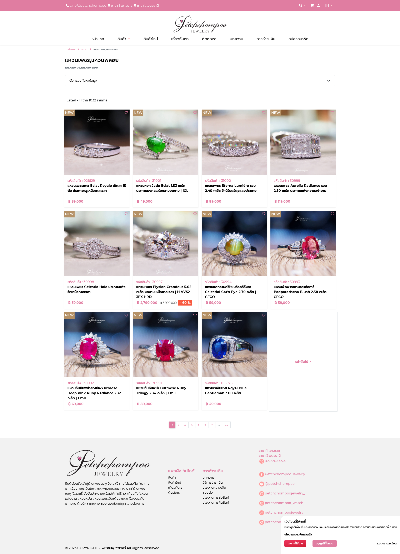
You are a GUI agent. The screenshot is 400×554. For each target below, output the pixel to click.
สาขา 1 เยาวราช (121, 5)
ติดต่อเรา (209, 39)
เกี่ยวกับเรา (180, 39)
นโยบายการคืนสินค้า (216, 502)
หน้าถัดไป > (303, 362)
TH (327, 5)
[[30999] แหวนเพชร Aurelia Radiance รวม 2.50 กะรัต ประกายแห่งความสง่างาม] (303, 142)
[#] (312, 5)
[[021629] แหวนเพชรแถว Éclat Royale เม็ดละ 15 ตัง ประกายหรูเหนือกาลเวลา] (97, 142)
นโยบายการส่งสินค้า (216, 497)
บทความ (236, 39)
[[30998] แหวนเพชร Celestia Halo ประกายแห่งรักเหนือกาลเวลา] (97, 243)
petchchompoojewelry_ (285, 493)
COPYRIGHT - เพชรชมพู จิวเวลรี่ (102, 548)
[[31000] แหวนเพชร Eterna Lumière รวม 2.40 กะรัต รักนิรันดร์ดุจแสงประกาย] (234, 142)
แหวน (84, 49)
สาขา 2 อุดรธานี (148, 5)
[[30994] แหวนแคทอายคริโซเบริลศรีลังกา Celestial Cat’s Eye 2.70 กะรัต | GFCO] (234, 243)
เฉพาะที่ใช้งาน (295, 543)
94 (226, 424)
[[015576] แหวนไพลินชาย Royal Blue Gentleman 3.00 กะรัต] (234, 344)
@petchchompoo (280, 484)
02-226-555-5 (275, 461)
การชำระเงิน (265, 39)
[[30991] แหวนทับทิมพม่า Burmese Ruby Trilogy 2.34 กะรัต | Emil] (165, 344)
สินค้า (172, 477)
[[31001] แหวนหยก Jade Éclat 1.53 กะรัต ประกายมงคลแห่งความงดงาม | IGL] (165, 142)
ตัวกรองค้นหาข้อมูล (83, 80)
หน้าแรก (97, 39)
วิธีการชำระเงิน (212, 482)
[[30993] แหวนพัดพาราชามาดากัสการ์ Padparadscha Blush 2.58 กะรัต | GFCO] (303, 243)
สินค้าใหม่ (151, 39)
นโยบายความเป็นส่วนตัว (298, 534)
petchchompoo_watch (284, 503)
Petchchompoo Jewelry (285, 474)
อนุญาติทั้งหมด (324, 543)
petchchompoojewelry (284, 512)
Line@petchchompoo (88, 5)
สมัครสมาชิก (299, 39)
